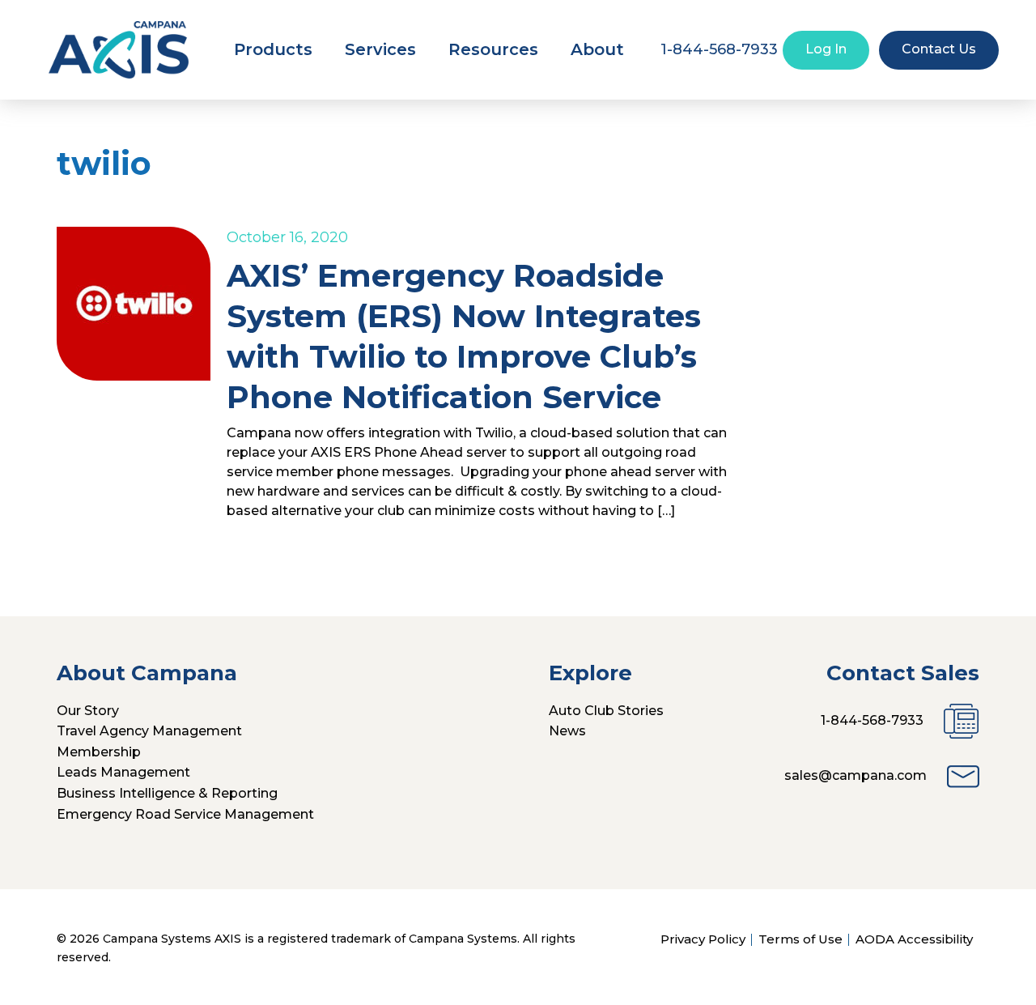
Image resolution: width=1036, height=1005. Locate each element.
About (597, 49)
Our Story (88, 710)
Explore (590, 673)
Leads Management (123, 772)
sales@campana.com (855, 775)
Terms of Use (800, 939)
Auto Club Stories (606, 710)
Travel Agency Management (149, 731)
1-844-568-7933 (872, 720)
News (567, 731)
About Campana (147, 673)
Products (273, 49)
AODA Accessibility (914, 939)
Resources (493, 49)
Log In (826, 49)
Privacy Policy (702, 939)
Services (380, 49)
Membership (99, 752)
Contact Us (939, 49)
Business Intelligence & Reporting (167, 793)
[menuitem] (273, 49)
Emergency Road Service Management (185, 814)
